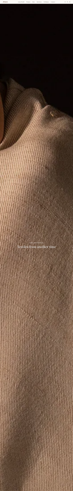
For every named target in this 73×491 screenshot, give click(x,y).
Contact (53, 2)
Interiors (39, 2)
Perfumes (46, 2)
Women (28, 2)
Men (33, 2)
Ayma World (21, 2)
